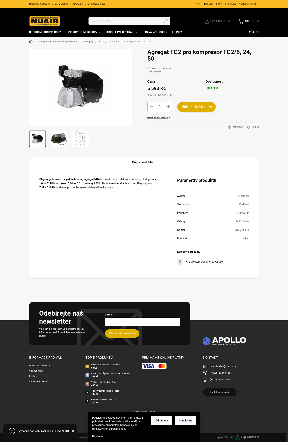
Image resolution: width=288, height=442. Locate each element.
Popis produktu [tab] (142, 162)
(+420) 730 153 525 (220, 372)
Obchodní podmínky (39, 4)
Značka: (154, 72)
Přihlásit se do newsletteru (122, 333)
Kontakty (78, 4)
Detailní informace (157, 118)
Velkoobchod (61, 4)
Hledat (165, 21)
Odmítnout (162, 420)
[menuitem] (47, 32)
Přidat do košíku (193, 107)
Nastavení (98, 436)
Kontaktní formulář (220, 392)
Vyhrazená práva (97, 4)
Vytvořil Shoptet (225, 437)
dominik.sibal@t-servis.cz (223, 366)
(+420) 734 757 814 (220, 379)
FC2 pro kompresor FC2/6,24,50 (204, 261)
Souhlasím (185, 420)
